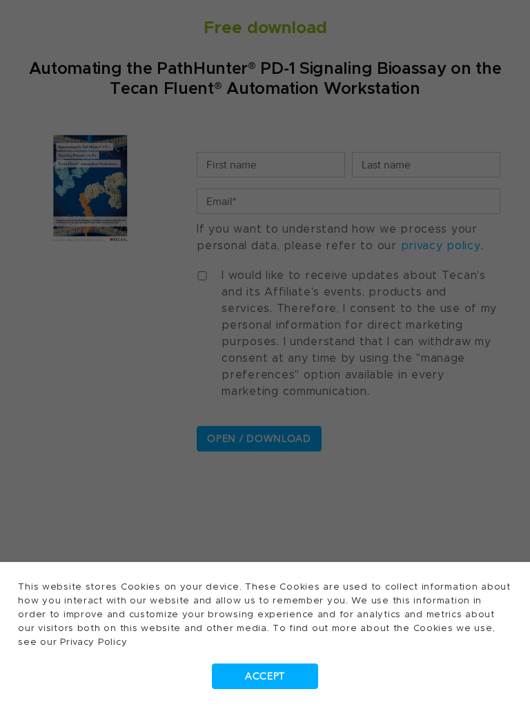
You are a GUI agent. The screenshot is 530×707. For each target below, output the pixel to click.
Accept (265, 676)
